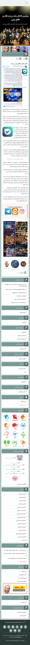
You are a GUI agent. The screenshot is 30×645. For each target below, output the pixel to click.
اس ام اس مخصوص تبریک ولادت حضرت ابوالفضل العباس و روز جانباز (16, 285)
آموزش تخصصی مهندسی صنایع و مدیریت (17, 558)
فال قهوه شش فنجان (21, 339)
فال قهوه (24, 332)
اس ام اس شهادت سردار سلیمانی (18, 302)
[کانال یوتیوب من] (15, 630)
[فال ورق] (9, 251)
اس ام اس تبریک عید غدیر (20, 299)
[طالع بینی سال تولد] (15, 468)
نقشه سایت (8, 640)
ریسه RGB (23, 402)
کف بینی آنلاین (23, 349)
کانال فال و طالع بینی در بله (14, 54)
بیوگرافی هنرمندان (22, 612)
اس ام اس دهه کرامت (21, 296)
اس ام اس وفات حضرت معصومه (19, 292)
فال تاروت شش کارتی (21, 520)
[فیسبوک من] (17, 627)
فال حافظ (24, 571)
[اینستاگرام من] (13, 627)
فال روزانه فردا (22, 615)
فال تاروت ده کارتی (22, 527)
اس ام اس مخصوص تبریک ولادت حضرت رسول (16, 289)
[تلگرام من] (21, 627)
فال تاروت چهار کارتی (21, 514)
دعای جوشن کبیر (22, 368)
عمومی (18, 273)
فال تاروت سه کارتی (21, 510)
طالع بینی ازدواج (22, 359)
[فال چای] (22, 251)
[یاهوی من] (25, 627)
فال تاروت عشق (22, 530)
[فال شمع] (9, 239)
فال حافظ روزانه (22, 575)
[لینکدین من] (10, 630)
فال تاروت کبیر (22, 497)
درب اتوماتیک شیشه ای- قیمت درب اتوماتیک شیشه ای (15, 554)
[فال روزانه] (9, 227)
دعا (25, 372)
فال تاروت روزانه (22, 494)
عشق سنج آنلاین (22, 392)
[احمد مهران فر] (24, 49)
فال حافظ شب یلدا (22, 578)
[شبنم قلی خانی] (6, 49)
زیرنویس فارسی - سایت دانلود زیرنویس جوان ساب (15, 550)
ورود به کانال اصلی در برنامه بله (15, 159)
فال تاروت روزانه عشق (21, 533)
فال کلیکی (23, 382)
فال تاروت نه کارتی (22, 523)
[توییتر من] (4, 627)
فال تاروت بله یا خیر (21, 537)
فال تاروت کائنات (22, 504)
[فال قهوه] (22, 239)
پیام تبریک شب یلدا (22, 581)
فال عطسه (23, 602)
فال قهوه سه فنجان (22, 335)
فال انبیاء (24, 322)
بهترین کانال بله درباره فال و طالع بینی (15, 17)
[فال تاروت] (22, 227)
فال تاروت (23, 540)
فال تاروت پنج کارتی (21, 517)
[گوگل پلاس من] (19, 630)
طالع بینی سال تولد (22, 484)
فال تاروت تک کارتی (21, 507)
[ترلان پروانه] (15, 49)
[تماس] (8, 627)
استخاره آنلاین (23, 312)
